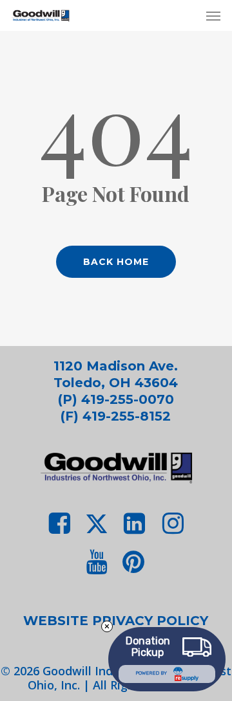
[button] (213, 15)
